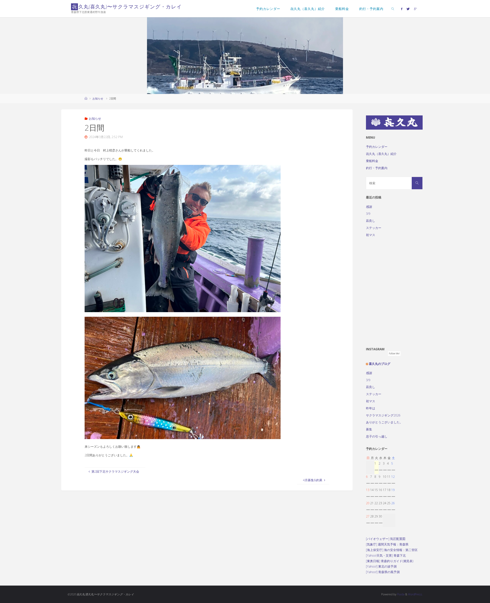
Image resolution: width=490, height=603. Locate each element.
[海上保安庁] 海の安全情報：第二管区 (392, 550)
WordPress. (415, 594)
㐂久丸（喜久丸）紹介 (381, 154)
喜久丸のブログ (379, 364)
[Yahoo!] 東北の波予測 (381, 566)
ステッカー (373, 228)
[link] (393, 8)
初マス (370, 235)
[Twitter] (408, 9)
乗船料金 (372, 161)
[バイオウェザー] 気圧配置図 (385, 539)
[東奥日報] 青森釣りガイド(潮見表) (389, 561)
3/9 (368, 213)
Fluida (400, 594)
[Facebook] (401, 9)
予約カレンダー (376, 147)
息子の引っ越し (376, 436)
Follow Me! (394, 353)
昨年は (370, 408)
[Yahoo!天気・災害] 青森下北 (386, 555)
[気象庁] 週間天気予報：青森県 (387, 544)
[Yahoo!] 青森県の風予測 (383, 572)
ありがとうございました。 (384, 422)
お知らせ (97, 98)
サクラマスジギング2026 (383, 415)
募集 (369, 429)
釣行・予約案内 (376, 168)
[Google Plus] (415, 9)
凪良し (370, 221)
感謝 (369, 207)
